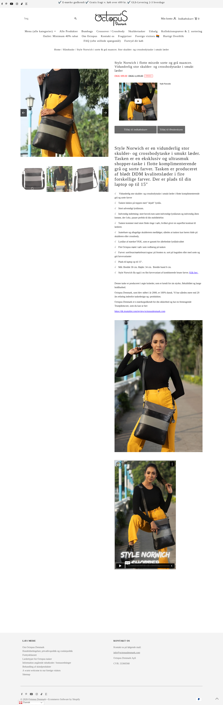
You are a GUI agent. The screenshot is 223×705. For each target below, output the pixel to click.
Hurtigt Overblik (173, 36)
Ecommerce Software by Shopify (64, 699)
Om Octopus (89, 36)
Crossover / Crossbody (110, 31)
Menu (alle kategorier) (39, 31)
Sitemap (26, 674)
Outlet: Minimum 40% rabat (60, 36)
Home (57, 49)
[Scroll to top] (217, 699)
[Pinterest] (6, 4)
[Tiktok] (21, 4)
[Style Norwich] (138, 102)
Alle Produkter (68, 31)
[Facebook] (2, 4)
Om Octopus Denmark (33, 647)
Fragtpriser (125, 36)
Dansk (26, 702)
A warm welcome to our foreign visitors (41, 670)
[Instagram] (16, 4)
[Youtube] (11, 4)
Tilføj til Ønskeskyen (171, 129)
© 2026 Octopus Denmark (33, 699)
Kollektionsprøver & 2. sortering (181, 31)
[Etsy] (26, 4)
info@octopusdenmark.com (126, 652)
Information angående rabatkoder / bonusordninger (46, 662)
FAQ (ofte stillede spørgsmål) (102, 40)
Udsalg (153, 31)
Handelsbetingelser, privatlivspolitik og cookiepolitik (47, 651)
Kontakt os (107, 36)
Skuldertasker (136, 31)
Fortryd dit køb (133, 40)
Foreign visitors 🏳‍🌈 (147, 36)
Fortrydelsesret (29, 655)
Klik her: (193, 272)
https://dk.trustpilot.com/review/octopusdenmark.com (140, 311)
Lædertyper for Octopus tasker (37, 659)
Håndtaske (68, 49)
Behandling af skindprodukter (36, 666)
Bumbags (87, 31)
